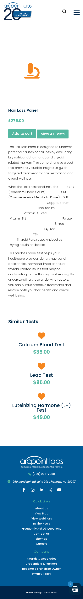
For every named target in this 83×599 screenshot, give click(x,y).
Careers (41, 544)
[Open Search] (64, 11)
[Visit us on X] (50, 490)
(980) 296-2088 (43, 474)
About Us (41, 508)
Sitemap (41, 539)
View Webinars (41, 518)
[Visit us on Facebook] (23, 490)
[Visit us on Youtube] (59, 490)
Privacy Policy (41, 574)
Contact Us (42, 534)
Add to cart (22, 133)
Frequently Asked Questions (41, 529)
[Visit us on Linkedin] (41, 490)
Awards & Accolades (41, 559)
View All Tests (53, 133)
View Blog (41, 513)
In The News (41, 524)
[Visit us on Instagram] (32, 490)
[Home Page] (17, 12)
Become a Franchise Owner (41, 569)
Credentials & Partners (41, 564)
